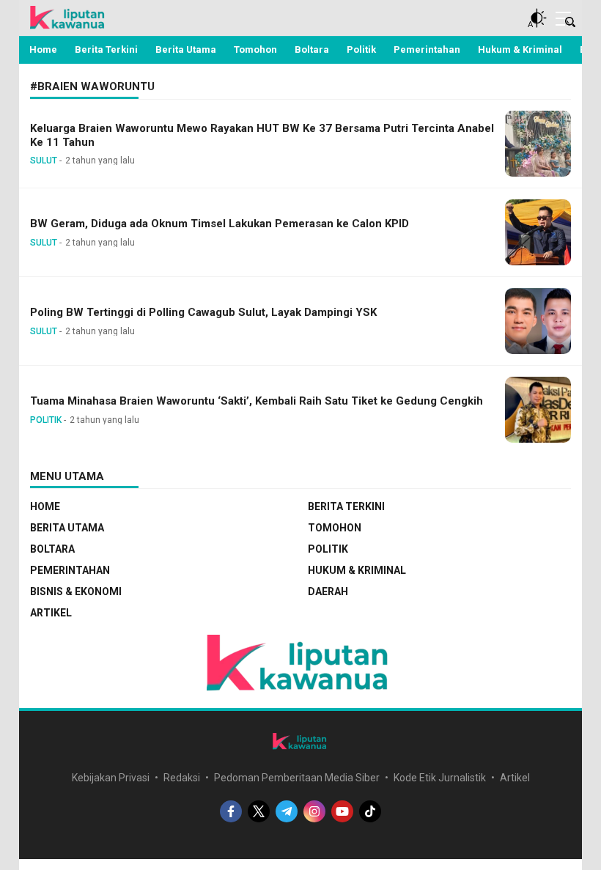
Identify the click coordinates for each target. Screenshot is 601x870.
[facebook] (231, 811)
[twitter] (259, 811)
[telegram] (287, 811)
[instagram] (314, 811)
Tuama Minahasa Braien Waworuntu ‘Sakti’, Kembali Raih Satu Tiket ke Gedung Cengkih (256, 401)
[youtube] (342, 811)
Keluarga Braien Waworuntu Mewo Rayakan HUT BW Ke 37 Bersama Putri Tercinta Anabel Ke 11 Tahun (262, 135)
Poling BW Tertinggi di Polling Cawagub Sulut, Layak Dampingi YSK (203, 312)
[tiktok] (370, 811)
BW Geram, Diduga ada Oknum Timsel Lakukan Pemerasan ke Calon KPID (219, 223)
